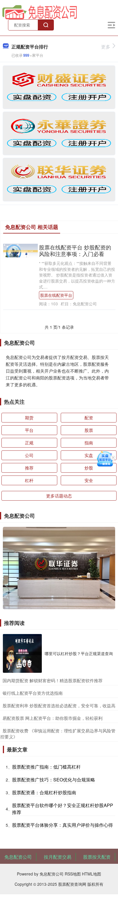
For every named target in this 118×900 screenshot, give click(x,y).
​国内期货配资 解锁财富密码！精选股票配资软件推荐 (53, 680)
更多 (105, 46)
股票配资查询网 (72, 884)
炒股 (88, 468)
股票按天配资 (97, 857)
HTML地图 (91, 874)
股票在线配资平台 (56, 295)
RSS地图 (73, 874)
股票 (88, 430)
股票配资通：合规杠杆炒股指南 (44, 792)
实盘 (88, 455)
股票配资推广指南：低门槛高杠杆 (46, 766)
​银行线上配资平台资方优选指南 (33, 693)
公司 (29, 455)
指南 (88, 443)
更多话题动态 (59, 496)
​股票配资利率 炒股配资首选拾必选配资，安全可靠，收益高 (59, 705)
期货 (29, 417)
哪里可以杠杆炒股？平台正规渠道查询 (79, 653)
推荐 (29, 468)
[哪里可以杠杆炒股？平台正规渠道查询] (22, 653)
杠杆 (29, 480)
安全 (88, 480)
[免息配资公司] (39, 12)
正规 (29, 443)
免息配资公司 (18, 857)
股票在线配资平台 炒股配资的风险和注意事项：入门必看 (75, 250)
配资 (88, 417)
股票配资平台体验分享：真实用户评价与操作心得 (62, 825)
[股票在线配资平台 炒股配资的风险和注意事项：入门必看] (20, 250)
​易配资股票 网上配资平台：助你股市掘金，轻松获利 (53, 718)
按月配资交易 (57, 857)
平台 (29, 430)
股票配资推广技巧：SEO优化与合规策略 (53, 779)
